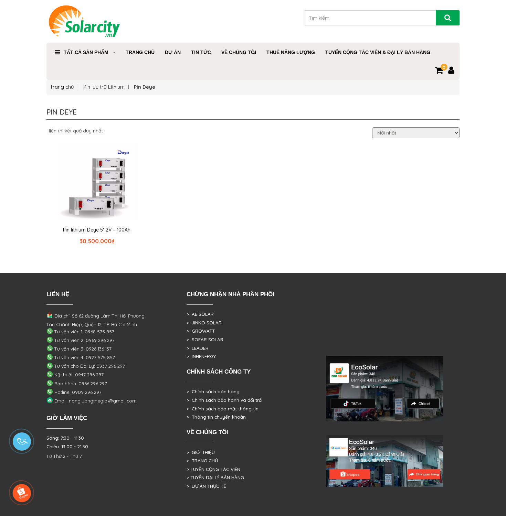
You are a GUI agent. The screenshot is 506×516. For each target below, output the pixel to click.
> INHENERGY (201, 356)
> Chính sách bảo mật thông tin (223, 408)
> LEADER (198, 348)
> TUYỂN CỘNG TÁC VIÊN (213, 469)
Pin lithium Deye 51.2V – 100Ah (96, 230)
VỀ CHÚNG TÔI (238, 52)
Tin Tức (201, 52)
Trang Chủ (140, 52)
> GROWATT (201, 331)
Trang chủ (62, 87)
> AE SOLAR (200, 314)
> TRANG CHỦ (202, 460)
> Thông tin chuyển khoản (216, 417)
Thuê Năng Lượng (290, 52)
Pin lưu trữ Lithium (104, 87)
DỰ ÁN (173, 52)
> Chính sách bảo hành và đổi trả (224, 400)
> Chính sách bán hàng (213, 391)
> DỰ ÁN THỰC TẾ (206, 486)
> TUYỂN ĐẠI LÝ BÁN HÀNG (215, 477)
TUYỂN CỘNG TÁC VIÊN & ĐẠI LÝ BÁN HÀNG (377, 52)
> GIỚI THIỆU (201, 452)
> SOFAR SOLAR (205, 339)
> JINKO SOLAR (204, 322)
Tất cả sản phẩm (86, 52)
